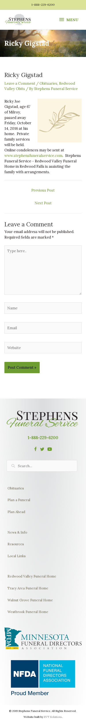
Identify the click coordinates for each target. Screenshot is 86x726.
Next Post (43, 203)
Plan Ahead (16, 512)
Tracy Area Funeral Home (27, 588)
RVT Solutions (53, 716)
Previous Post (43, 190)
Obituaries (48, 83)
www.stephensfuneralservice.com (33, 155)
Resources (15, 544)
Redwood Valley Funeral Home (31, 576)
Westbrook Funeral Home (27, 612)
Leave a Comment (19, 83)
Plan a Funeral (18, 500)
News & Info (17, 532)
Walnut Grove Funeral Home (30, 600)
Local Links (16, 556)
